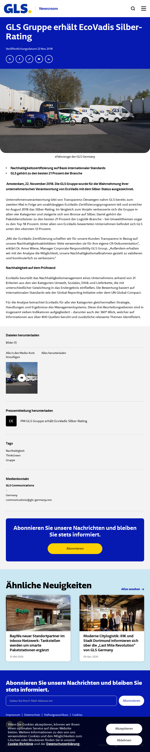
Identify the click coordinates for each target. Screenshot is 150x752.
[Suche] (133, 8)
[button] (22, 378)
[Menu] (143, 8)
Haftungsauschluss (56, 715)
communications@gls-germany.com (29, 500)
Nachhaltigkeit (15, 450)
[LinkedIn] (49, 59)
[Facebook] (19, 59)
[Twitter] (10, 59)
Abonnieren (75, 548)
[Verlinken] (29, 59)
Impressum (13, 715)
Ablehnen (124, 740)
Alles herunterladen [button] (53, 353)
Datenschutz (32, 715)
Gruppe (10, 460)
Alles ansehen (131, 589)
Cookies (77, 715)
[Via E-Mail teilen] (39, 59)
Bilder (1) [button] (11, 342)
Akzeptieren (124, 728)
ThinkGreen (13, 455)
